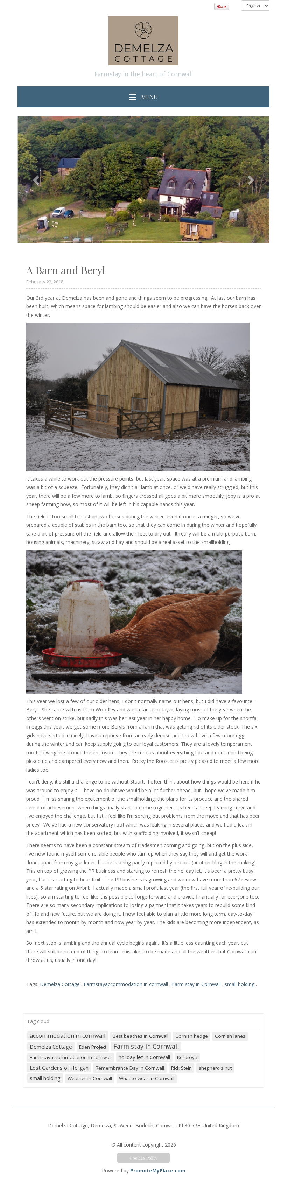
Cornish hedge (191, 1036)
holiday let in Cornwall (144, 1057)
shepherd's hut (215, 1068)
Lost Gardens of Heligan (59, 1067)
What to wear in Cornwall (146, 1078)
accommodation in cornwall (68, 1036)
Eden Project (92, 1047)
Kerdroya (187, 1057)
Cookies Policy (144, 1158)
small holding (239, 984)
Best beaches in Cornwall (140, 1036)
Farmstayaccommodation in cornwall (126, 984)
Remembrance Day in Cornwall (130, 1068)
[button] (37, 179)
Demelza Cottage (60, 984)
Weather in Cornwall (90, 1078)
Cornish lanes (230, 1036)
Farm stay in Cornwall (196, 984)
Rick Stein (181, 1068)
